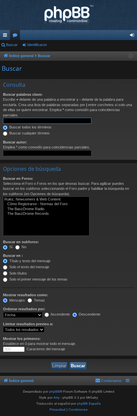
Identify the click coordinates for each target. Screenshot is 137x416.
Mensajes (16, 300)
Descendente (89, 314)
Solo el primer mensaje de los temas (38, 279)
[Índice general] (68, 15)
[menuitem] (108, 380)
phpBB (54, 391)
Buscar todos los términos (30, 127)
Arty (57, 397)
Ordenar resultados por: (24, 309)
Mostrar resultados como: (25, 295)
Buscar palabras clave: (23, 94)
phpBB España (89, 403)
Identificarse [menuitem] (133, 36)
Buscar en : (13, 256)
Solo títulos (17, 273)
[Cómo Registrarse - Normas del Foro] (46, 204)
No (23, 247)
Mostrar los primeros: (22, 339)
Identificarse (37, 45)
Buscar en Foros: (18, 178)
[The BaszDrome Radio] (46, 209)
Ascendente (60, 314)
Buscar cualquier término (29, 133)
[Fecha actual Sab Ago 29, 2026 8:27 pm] (131, 56)
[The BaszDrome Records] (46, 214)
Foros (16, 36)
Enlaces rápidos (6, 36)
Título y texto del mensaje (29, 261)
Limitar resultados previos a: (28, 324)
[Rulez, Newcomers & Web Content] (46, 199)
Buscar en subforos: (21, 242)
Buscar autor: (15, 142)
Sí (10, 247)
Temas (39, 300)
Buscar (12, 45)
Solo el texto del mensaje (28, 267)
